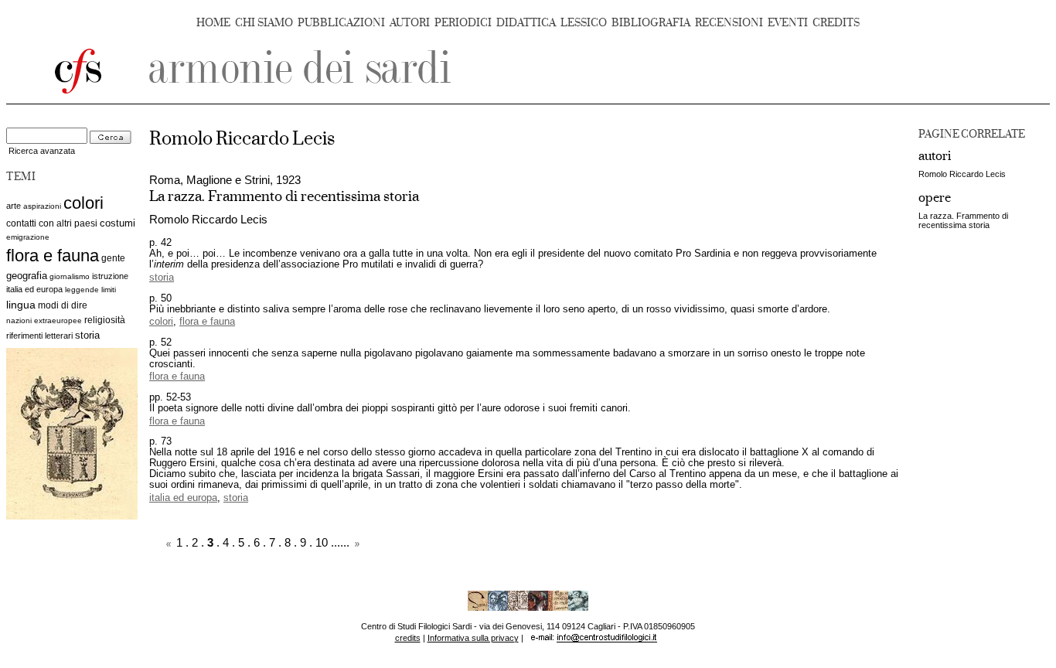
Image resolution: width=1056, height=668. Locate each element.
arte (13, 205)
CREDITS (836, 22)
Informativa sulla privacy (473, 637)
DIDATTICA (526, 22)
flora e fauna (52, 255)
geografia (26, 275)
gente (113, 258)
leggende (82, 289)
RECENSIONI (729, 22)
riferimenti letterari (39, 335)
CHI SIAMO (264, 22)
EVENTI (788, 22)
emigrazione (27, 237)
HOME (213, 22)
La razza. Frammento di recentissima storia (963, 220)
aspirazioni (42, 206)
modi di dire (62, 305)
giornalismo (69, 276)
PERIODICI (463, 22)
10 (321, 542)
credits (408, 637)
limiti (108, 289)
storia (87, 335)
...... (340, 542)
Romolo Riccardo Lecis (962, 174)
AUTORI (410, 22)
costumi (117, 223)
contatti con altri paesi (51, 223)
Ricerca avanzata (42, 150)
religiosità (104, 320)
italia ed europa (34, 289)
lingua (21, 304)
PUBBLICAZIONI (341, 22)
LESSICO (583, 22)
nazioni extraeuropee (44, 320)
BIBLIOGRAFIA (650, 22)
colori (83, 203)
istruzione (110, 276)
